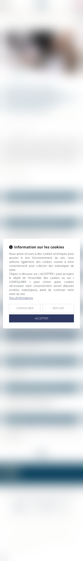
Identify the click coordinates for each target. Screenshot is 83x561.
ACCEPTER (41, 318)
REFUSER (58, 308)
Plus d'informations (21, 298)
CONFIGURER (24, 308)
